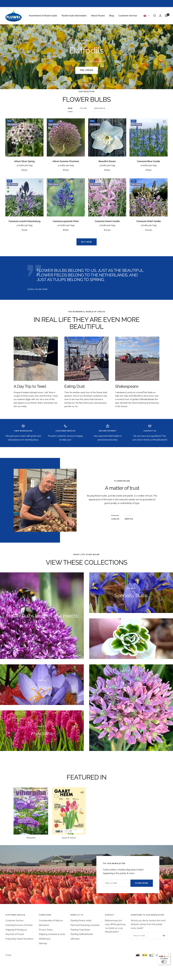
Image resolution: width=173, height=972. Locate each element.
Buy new (86, 242)
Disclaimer (44, 925)
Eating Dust (74, 386)
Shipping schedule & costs (52, 934)
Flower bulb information (74, 15)
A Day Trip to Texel (30, 386)
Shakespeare (126, 386)
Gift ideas (75, 939)
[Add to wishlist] (40, 121)
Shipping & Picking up (16, 929)
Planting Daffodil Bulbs (82, 934)
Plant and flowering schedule (85, 925)
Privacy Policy (46, 929)
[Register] (164, 936)
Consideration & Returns (51, 920)
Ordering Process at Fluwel (18, 925)
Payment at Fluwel (14, 934)
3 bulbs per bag (107, 165)
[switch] (164, 961)
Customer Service (127, 15)
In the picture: (86, 61)
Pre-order (86, 70)
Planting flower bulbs (81, 920)
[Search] (154, 15)
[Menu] (168, 954)
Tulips (83, 108)
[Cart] (166, 15)
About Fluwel (98, 15)
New (70, 108)
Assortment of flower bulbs (43, 15)
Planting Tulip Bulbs (80, 929)
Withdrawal (44, 939)
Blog (111, 15)
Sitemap (43, 943)
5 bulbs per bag (24, 165)
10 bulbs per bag (65, 225)
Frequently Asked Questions (19, 939)
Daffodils (99, 108)
